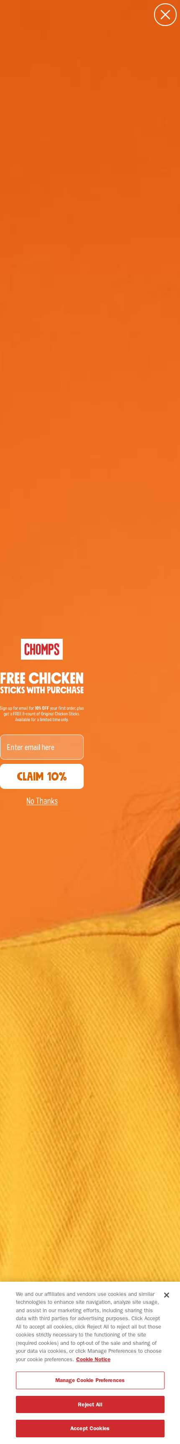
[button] (42, 801)
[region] (90, 1363)
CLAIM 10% (42, 776)
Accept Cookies (90, 1428)
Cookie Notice (93, 1359)
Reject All (90, 1404)
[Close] (166, 1295)
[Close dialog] (165, 14)
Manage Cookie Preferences (90, 1380)
